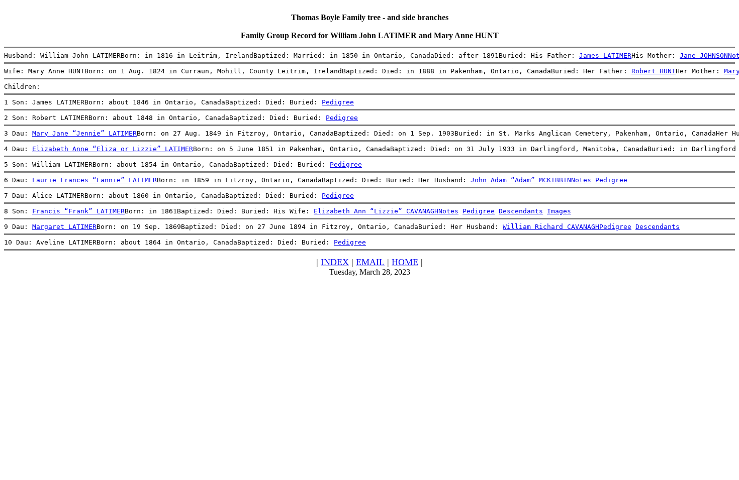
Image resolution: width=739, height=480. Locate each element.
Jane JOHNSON (704, 55)
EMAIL (370, 262)
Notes (581, 180)
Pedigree (338, 102)
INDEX (335, 262)
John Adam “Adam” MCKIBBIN (521, 180)
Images (559, 211)
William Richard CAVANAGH (551, 226)
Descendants (521, 211)
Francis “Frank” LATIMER (78, 211)
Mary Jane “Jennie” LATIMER (84, 133)
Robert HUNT (653, 71)
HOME (405, 262)
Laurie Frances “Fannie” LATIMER (94, 180)
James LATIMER (605, 55)
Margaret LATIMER (64, 226)
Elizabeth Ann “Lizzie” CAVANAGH (376, 211)
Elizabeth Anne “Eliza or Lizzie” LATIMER (112, 149)
